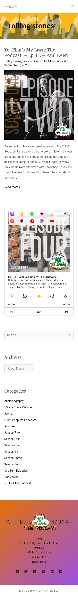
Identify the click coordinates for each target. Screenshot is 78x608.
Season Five (12, 432)
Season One (30, 61)
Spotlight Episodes (16, 470)
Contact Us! (39, 557)
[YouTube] (43, 571)
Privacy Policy (39, 561)
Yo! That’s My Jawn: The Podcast (39, 543)
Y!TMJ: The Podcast (52, 61)
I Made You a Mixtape (18, 407)
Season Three (13, 458)
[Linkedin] (52, 571)
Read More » (12, 187)
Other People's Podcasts (20, 420)
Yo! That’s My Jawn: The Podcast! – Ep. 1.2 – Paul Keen (36, 52)
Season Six (11, 451)
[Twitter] (26, 571)
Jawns (17, 61)
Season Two (12, 464)
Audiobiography (14, 401)
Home (39, 538)
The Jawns (11, 477)
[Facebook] (17, 571)
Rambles (9, 426)
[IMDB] (60, 571)
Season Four (12, 439)
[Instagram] (34, 571)
